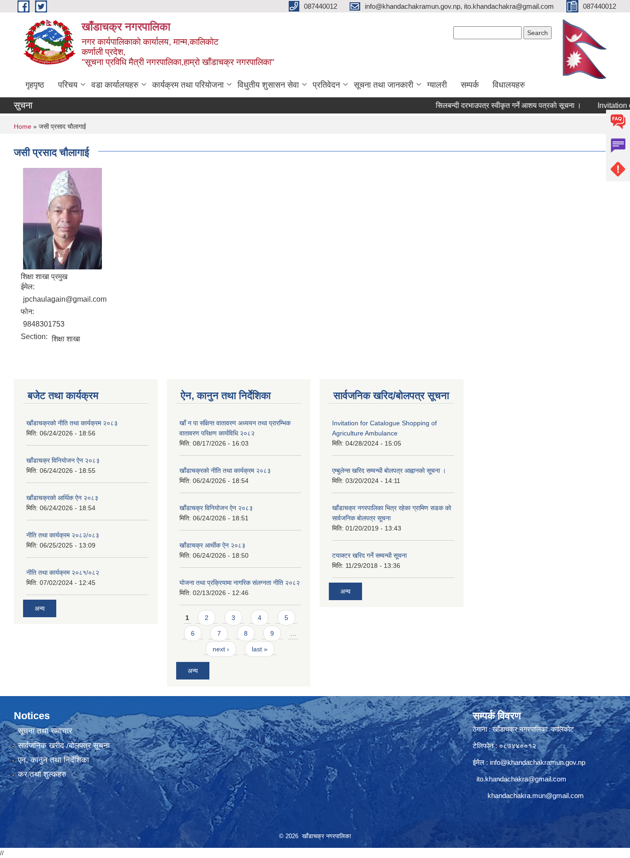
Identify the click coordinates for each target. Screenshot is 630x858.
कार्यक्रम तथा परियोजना (188, 84)
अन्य (40, 608)
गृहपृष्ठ (34, 84)
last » (259, 649)
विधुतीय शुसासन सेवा (268, 84)
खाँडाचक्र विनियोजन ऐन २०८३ (63, 460)
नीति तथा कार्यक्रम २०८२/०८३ (62, 535)
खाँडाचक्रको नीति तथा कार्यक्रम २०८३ (72, 423)
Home (22, 126)
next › (221, 649)
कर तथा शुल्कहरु (42, 774)
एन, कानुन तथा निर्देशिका (53, 760)
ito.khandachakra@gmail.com (521, 779)
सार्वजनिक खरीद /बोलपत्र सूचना (64, 745)
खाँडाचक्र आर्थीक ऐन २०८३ (212, 545)
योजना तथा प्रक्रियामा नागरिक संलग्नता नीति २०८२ (239, 582)
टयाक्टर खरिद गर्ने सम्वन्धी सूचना (369, 555)
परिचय (67, 84)
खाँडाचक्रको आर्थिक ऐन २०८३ (62, 497)
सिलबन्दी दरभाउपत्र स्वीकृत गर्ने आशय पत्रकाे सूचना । (494, 105)
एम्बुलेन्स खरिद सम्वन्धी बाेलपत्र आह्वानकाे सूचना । (389, 470)
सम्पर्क (470, 84)
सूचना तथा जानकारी (383, 84)
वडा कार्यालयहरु (114, 84)
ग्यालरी (437, 84)
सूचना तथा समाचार (45, 731)
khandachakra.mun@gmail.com (535, 795)
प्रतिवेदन (326, 84)
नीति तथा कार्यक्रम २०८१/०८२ (62, 572)
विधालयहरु (509, 84)
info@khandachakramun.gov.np (537, 762)
